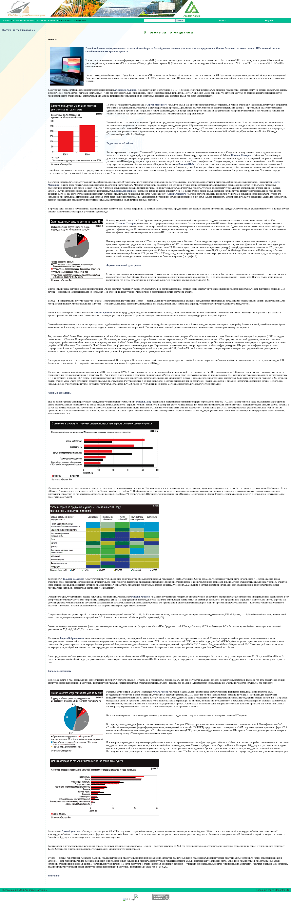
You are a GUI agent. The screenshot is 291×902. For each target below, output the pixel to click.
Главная (6, 20)
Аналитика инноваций (23, 20)
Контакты (224, 20)
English (269, 20)
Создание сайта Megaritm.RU (272, 890)
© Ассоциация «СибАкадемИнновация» (24, 890)
